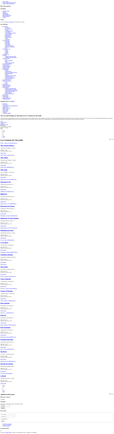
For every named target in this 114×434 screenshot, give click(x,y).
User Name (3, 414)
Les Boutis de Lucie (9, 30)
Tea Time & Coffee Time (10, 91)
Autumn (6, 52)
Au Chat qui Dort (8, 28)
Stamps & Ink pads (8, 78)
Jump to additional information (8, 3)
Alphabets (5, 55)
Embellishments (6, 14)
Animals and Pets (6, 58)
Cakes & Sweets (6, 64)
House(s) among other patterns (11, 89)
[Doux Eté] (7, 312)
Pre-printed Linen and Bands (10, 75)
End (3, 137)
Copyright (5, 112)
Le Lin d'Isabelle (8, 34)
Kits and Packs (5, 95)
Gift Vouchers (5, 84)
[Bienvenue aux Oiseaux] (8, 203)
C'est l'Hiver (4, 242)
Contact (4, 17)
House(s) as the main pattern (10, 88)
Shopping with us (6, 11)
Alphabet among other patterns (11, 57)
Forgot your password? (7, 423)
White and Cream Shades (10, 46)
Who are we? (5, 104)
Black (6, 47)
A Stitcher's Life (6, 54)
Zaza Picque (7, 39)
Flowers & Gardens (6, 79)
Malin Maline (7, 36)
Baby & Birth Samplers (7, 63)
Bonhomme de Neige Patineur (9, 218)
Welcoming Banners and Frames (11, 90)
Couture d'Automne (6, 291)
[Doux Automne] (7, 300)
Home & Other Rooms (9, 93)
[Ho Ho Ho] (7, 349)
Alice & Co (7, 27)
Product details (3, 153)
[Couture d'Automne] (8, 288)
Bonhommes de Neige (7, 230)
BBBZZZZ (3, 194)
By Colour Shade (6, 40)
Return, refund (5, 110)
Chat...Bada (4, 267)
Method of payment (6, 107)
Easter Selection (6, 68)
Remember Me (4, 418)
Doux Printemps (5, 327)
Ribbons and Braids (9, 73)
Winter (6, 53)
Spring (6, 49)
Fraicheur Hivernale (6, 339)
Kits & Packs (5, 13)
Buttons (6, 70)
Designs (4, 12)
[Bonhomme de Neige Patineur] (8, 215)
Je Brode (3, 376)
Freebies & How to (6, 16)
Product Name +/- (3, 122)
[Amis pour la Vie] (8, 179)
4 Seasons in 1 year (6, 48)
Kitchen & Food (8, 92)
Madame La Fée (8, 35)
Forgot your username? (7, 424)
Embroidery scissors (9, 76)
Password (3, 416)
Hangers (6, 74)
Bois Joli (6, 29)
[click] (11, 101)
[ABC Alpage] (7, 155)
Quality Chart (5, 106)
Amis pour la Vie (5, 182)
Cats (6, 59)
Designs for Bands (6, 67)
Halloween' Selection (7, 85)
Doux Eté (3, 315)
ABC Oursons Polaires (7, 145)
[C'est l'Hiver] (7, 240)
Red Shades (7, 42)
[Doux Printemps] (8, 324)
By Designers (11, 21)
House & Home (6, 87)
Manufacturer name (4, 124)
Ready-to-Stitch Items (7, 15)
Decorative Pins (8, 71)
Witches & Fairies (6, 99)
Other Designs (5, 96)
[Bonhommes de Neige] (8, 227)
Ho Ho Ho (3, 351)
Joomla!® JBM (8, 432)
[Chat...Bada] (3, 264)
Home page (5, 103)
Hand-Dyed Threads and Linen (11, 72)
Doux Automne (5, 303)
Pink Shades (7, 43)
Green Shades (7, 44)
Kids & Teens (5, 94)
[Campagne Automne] (8, 252)
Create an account (6, 426)
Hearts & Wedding (6, 86)
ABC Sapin (3, 170)
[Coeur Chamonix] (8, 276)
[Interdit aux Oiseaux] (8, 361)
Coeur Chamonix (5, 279)
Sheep (6, 61)
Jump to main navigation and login (9, 2)
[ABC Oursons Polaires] (8, 143)
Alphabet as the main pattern (10, 56)
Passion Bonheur (8, 37)
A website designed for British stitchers (10, 105)
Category (2, 123)
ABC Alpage (4, 157)
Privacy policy (5, 111)
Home (7, 21)
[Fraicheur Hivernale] (8, 337)
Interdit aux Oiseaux (6, 364)
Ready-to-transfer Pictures (10, 77)
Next (4, 136)
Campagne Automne (6, 254)
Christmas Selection (6, 65)
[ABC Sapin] (7, 167)
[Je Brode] (6, 373)
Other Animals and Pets (9, 62)
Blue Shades (7, 41)
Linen (6, 83)
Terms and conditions (7, 113)
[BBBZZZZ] (7, 191)
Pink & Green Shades (9, 45)
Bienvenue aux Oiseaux (7, 206)
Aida (6, 81)
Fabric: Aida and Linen (7, 80)
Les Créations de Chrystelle (10, 32)
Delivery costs (5, 108)
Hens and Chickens (9, 60)
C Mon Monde (8, 31)
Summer (6, 51)
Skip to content (5, 1)
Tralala (6, 38)
